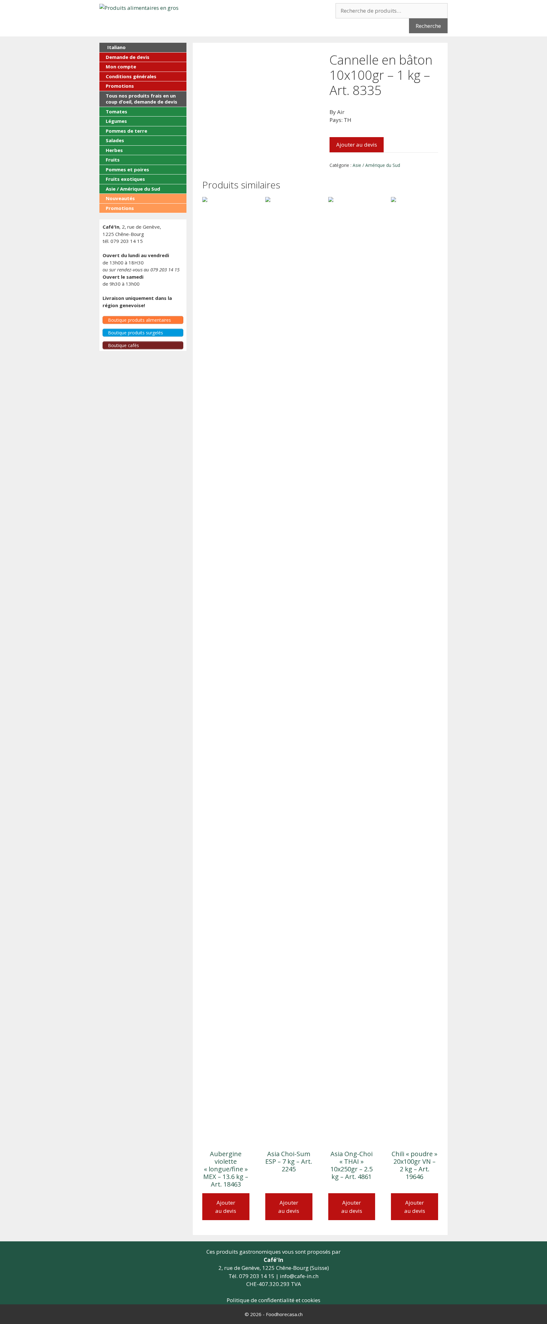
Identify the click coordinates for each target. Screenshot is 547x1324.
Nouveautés (120, 198)
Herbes (114, 150)
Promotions (120, 86)
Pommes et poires (127, 169)
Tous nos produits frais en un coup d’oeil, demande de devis (141, 98)
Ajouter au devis (356, 144)
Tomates (116, 111)
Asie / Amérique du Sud (376, 165)
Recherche (428, 25)
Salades (115, 140)
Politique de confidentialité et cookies (273, 1300)
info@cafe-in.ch (299, 1276)
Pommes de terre (126, 131)
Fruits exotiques (125, 179)
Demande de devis (127, 57)
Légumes (116, 121)
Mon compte (121, 66)
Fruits (113, 159)
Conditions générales (131, 76)
